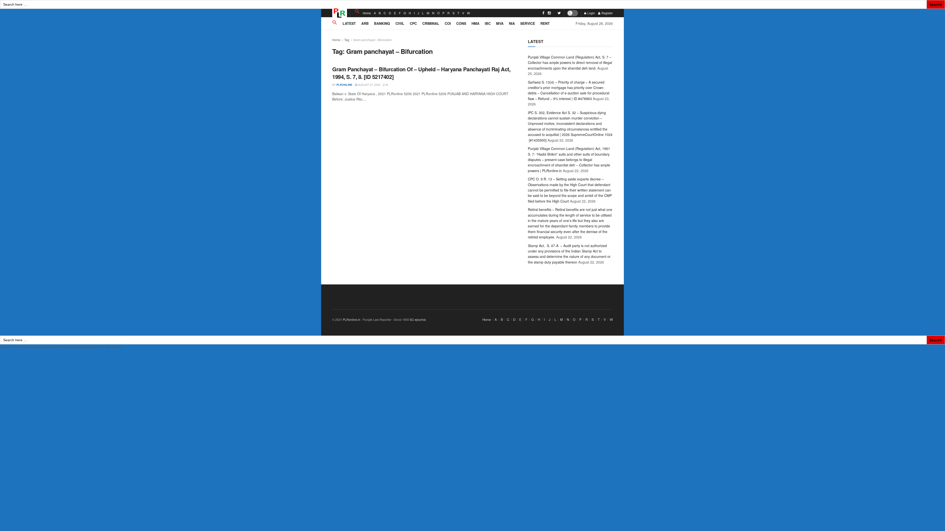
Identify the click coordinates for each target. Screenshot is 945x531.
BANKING (382, 23)
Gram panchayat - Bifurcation (372, 40)
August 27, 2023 (368, 85)
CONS (461, 23)
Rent (545, 23)
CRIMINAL (430, 23)
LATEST (349, 23)
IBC (488, 23)
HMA (475, 23)
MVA (500, 23)
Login (591, 13)
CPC (413, 23)
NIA (512, 23)
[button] (357, 11)
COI (448, 23)
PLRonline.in (351, 319)
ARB (365, 23)
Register (607, 13)
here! (126, 347)
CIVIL (399, 23)
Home (367, 13)
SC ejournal (418, 319)
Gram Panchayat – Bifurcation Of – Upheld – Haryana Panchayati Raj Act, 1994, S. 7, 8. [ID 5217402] (421, 73)
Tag (346, 40)
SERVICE (527, 23)
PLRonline (344, 85)
